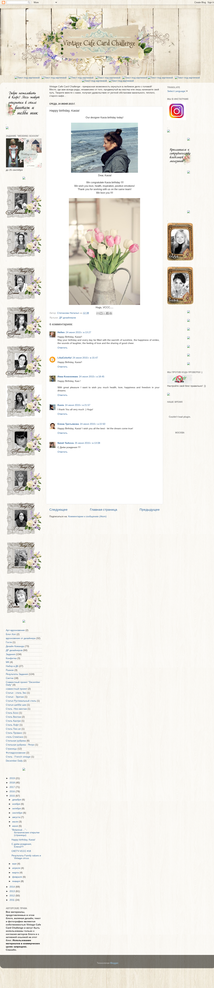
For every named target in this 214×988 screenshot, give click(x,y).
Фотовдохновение (16, 753)
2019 (13, 778)
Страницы (11, 749)
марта (16, 872)
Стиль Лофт (12, 725)
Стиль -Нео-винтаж (16, 709)
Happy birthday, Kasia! (23, 839)
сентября (17, 813)
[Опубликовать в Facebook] (107, 313)
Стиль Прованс (14, 733)
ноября (16, 804)
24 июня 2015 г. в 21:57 (77, 405)
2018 (13, 782)
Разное (10, 670)
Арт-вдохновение (15, 630)
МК (7, 662)
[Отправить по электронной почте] (98, 313)
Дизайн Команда (15, 646)
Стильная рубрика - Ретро (20, 745)
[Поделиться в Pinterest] (110, 313)
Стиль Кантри (13, 721)
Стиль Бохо (12, 713)
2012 (13, 895)
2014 (13, 887)
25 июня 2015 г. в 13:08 (87, 443)
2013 (13, 891)
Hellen (61, 332)
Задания (10, 654)
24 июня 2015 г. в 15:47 (85, 357)
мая (14, 863)
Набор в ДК (12, 666)
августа (16, 817)
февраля (17, 877)
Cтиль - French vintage (18, 757)
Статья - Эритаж (15, 697)
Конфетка (11, 658)
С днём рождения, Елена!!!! (22, 845)
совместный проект (16, 689)
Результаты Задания (17, 674)
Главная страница (103, 509)
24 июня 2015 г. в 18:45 (91, 376)
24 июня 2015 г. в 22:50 (92, 424)
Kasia (61, 405)
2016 (13, 791)
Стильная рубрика (16, 740)
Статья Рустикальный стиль (21, 701)
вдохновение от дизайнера (20, 638)
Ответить (62, 347)
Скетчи (9, 678)
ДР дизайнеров (67, 317)
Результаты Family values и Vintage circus (26, 856)
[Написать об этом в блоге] (101, 313)
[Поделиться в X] (104, 313)
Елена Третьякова (68, 424)
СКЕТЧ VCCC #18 (21, 851)
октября (17, 808)
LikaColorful (65, 357)
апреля (16, 868)
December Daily (14, 761)
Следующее (58, 509)
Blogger (114, 963)
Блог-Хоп (11, 634)
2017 (13, 787)
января (16, 881)
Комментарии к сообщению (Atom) (87, 516)
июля (15, 821)
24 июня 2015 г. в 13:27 (78, 332)
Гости (9, 642)
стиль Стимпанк (14, 737)
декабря (17, 799)
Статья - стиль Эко (16, 693)
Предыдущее (150, 509)
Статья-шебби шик (16, 705)
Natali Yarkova (66, 443)
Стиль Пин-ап (13, 729)
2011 (12, 900)
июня (15, 826)
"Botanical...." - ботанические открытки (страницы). (25, 832)
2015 (13, 796)
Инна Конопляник (68, 376)
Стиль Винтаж (13, 717)
